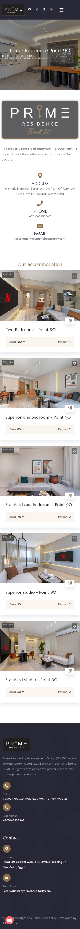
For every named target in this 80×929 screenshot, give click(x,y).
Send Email (9, 886)
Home (7, 56)
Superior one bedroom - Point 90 (38, 417)
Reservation (10, 815)
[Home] (13, 9)
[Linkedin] (44, 9)
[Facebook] (29, 9)
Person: (63, 342)
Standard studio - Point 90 (31, 679)
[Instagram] (37, 9)
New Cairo (25, 56)
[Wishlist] (74, 276)
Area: (12, 342)
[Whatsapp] (51, 9)
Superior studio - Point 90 (31, 592)
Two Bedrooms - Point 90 (31, 329)
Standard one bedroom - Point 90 (39, 504)
